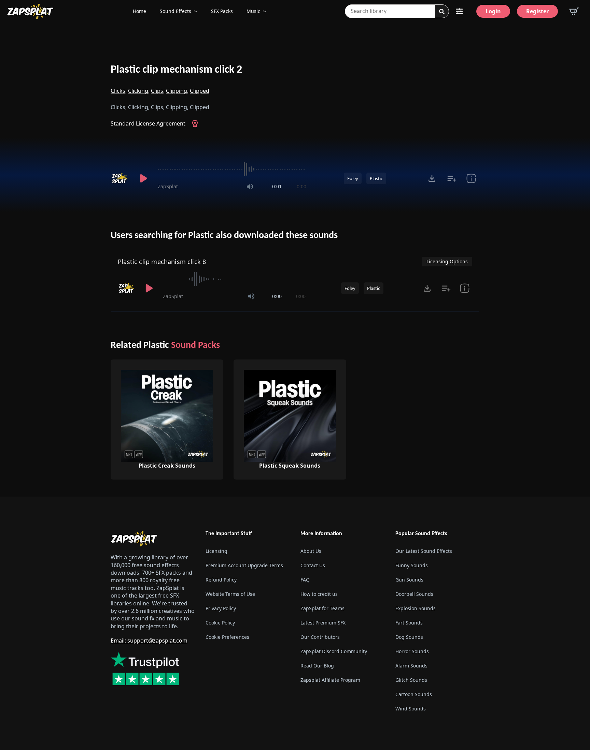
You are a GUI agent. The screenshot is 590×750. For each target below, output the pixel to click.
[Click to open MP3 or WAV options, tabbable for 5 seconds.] (432, 178)
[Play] (143, 178)
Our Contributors (320, 637)
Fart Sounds (409, 622)
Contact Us (312, 565)
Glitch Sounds (411, 680)
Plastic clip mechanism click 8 (162, 262)
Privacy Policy (221, 608)
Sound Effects (175, 11)
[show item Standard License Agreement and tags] (471, 178)
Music (253, 11)
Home (139, 11)
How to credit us (319, 594)
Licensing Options (447, 261)
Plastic (376, 178)
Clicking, (139, 90)
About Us (310, 551)
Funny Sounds (411, 565)
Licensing (216, 551)
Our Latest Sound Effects (423, 551)
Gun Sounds (409, 579)
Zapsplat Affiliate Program (330, 680)
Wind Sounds (410, 708)
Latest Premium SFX (323, 622)
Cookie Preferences (227, 637)
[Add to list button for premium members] (452, 178)
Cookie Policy (220, 622)
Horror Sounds (412, 651)
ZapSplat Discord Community (333, 651)
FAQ (305, 579)
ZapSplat (168, 186)
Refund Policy (221, 579)
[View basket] (574, 11)
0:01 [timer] (277, 186)
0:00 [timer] (301, 186)
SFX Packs (222, 11)
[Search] (442, 11)
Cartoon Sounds (413, 694)
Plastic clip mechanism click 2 (176, 69)
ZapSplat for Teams (322, 608)
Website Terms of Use (230, 594)
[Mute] (250, 186)
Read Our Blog (317, 665)
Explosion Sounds (415, 608)
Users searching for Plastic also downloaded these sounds (224, 235)
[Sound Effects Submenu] (197, 11)
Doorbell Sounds (414, 594)
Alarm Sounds (411, 665)
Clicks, (119, 90)
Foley (352, 178)
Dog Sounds (409, 637)
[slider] (232, 169)
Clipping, (177, 90)
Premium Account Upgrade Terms (244, 565)
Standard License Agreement (148, 123)
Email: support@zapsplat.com (149, 640)
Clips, (158, 90)
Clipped (199, 90)
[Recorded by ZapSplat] (120, 178)
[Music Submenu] (266, 11)
